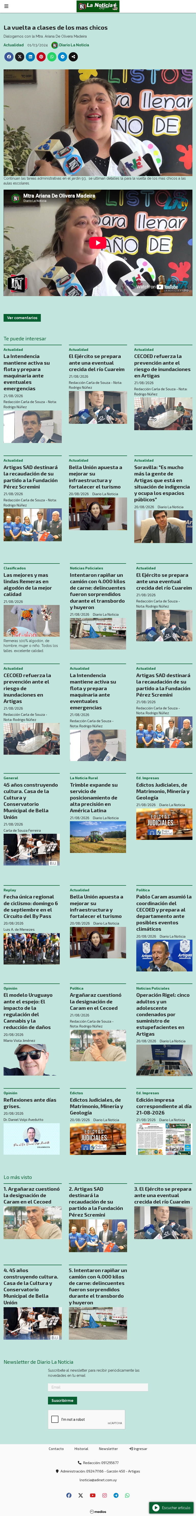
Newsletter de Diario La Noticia (41, 15)
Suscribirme (63, 54)
